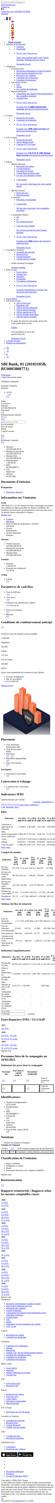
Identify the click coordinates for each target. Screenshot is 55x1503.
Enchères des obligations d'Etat (18, 1355)
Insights (22, 267)
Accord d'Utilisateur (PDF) (17, 1476)
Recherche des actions (25, 118)
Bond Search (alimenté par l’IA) (29, 73)
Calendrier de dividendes (26, 120)
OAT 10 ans (11, 1326)
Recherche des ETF (24, 140)
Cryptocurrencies (23, 169)
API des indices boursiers (26, 317)
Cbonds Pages (22, 98)
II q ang (13, 1036)
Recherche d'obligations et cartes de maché (33, 71)
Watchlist (20, 47)
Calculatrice (11, 1447)
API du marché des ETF (26, 312)
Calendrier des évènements (27, 78)
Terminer (4, 14)
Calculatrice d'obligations (26, 281)
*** (9, 395)
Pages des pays (22, 193)
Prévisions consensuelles (26, 200)
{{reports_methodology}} (43, 802)
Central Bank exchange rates (28, 173)
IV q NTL (5, 1039)
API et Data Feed (23, 303)
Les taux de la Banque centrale (28, 175)
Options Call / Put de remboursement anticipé (24, 1353)
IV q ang (13, 1039)
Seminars (15, 267)
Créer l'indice (11, 1399)
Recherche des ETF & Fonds (18, 1412)
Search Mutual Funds (25, 142)
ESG (18, 85)
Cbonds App (21, 274)
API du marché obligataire (27, 308)
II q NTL (5, 1028)
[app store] (9, 1456)
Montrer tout (6, 515)
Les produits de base (24, 222)
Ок (2, 1498)
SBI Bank (10, 521)
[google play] (25, 1456)
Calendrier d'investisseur (26, 80)
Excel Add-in (21, 272)
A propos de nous (13, 341)
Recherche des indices (25, 166)
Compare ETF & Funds (26, 144)
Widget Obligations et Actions (18, 1373)
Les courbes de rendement (26, 89)
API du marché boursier (26, 310)
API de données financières (27, 314)
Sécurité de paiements (15, 1438)
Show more (5, 847)
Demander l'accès (18, 338)
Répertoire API (22, 305)
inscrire (18, 1501)
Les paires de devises (24, 171)
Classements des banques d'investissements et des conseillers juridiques (34, 95)
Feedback (10, 1474)
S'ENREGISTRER (22, 11)
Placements (10, 1350)
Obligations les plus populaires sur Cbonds (23, 1324)
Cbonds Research (23, 257)
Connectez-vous (7, 11)
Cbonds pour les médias (26, 259)
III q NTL (5, 1217)
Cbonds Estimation (13, 1310)
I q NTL (4, 1203)
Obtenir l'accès (7, 686)
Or (17, 219)
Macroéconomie (22, 195)
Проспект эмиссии (14, 492)
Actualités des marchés (25, 252)
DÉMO (14, 328)
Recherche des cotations (26, 75)
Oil (17, 217)
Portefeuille (21, 49)
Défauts (9, 1348)
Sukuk (19, 87)
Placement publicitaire (15, 1471)
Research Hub (22, 254)
